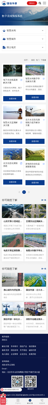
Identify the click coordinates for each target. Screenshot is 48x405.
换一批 (43, 200)
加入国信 (5, 354)
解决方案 (5, 346)
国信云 (32, 3)
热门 (38, 60)
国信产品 (23, 346)
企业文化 (23, 354)
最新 (33, 60)
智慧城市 (11, 39)
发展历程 (32, 354)
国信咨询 (14, 350)
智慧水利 (11, 30)
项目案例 (32, 346)
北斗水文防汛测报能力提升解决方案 (32, 122)
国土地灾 (11, 47)
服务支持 (5, 350)
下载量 (43, 60)
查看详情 (12, 99)
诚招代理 (32, 350)
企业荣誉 (14, 354)
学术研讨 (14, 346)
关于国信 (23, 350)
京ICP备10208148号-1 (37, 395)
